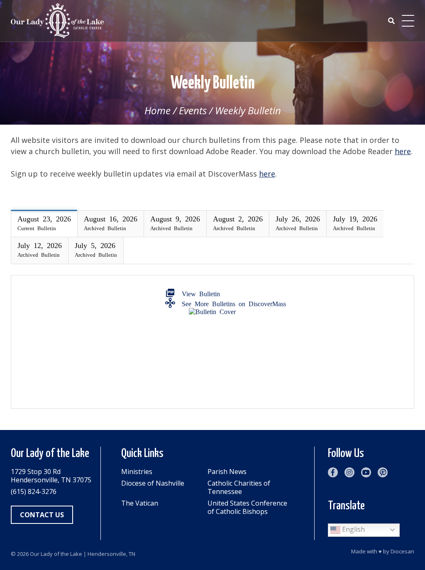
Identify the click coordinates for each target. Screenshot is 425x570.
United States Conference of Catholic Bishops (247, 507)
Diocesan (402, 551)
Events (193, 110)
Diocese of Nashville (152, 483)
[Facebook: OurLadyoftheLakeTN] (333, 472)
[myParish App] (383, 472)
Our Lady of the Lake (56, 554)
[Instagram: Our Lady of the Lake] (349, 472)
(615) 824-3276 (33, 491)
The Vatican (139, 503)
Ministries (136, 471)
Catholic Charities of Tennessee (239, 487)
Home (157, 110)
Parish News (227, 471)
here (403, 151)
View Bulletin (199, 293)
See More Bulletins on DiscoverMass (232, 303)
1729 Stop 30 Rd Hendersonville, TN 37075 (51, 475)
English (352, 529)
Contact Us (42, 514)
